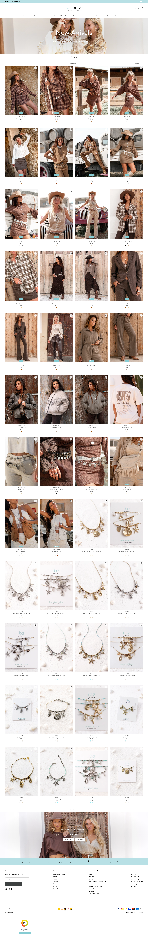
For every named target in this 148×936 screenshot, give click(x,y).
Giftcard (123, 16)
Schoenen (67, 16)
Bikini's (60, 16)
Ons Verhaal (92, 879)
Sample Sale (92, 888)
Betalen (55, 879)
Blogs (90, 874)
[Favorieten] (139, 8)
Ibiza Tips (91, 876)
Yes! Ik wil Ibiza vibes (13, 884)
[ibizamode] (74, 8)
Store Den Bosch (135, 876)
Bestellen (55, 876)
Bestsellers (37, 16)
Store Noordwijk (135, 879)
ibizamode (11, 912)
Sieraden (75, 16)
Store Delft (133, 874)
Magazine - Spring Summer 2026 (97, 881)
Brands (116, 16)
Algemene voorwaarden (130, 912)
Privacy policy (140, 912)
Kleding (54, 16)
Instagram (68, 839)
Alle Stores (133, 886)
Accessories (83, 16)
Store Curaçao (134, 884)
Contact (55, 888)
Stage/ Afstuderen (94, 893)
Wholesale (91, 884)
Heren (91, 16)
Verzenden (56, 881)
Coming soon (46, 16)
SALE (30, 16)
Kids (97, 16)
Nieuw (24, 16)
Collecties (109, 16)
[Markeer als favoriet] (35, 68)
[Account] (135, 8)
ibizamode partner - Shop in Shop (97, 886)
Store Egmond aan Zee (137, 881)
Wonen (102, 16)
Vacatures (91, 891)
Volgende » (78, 809)
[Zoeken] (5, 8)
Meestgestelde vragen (59, 874)
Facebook (80, 839)
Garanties (55, 886)
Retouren (55, 884)
